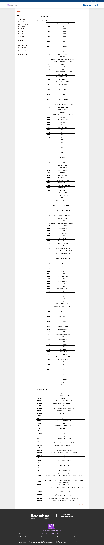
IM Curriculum (65, 1)
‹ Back (19, 11)
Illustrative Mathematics (27, 533)
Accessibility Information (55, 530)
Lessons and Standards (22, 46)
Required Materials (21, 41)
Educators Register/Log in (91, 1)
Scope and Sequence (21, 20)
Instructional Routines (23, 32)
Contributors (23, 50)
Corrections (22, 54)
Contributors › (81, 504)
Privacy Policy (46, 530)
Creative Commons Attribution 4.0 (50, 533)
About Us (73, 1)
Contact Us (80, 1)
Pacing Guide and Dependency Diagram (24, 26)
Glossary (21, 37)
